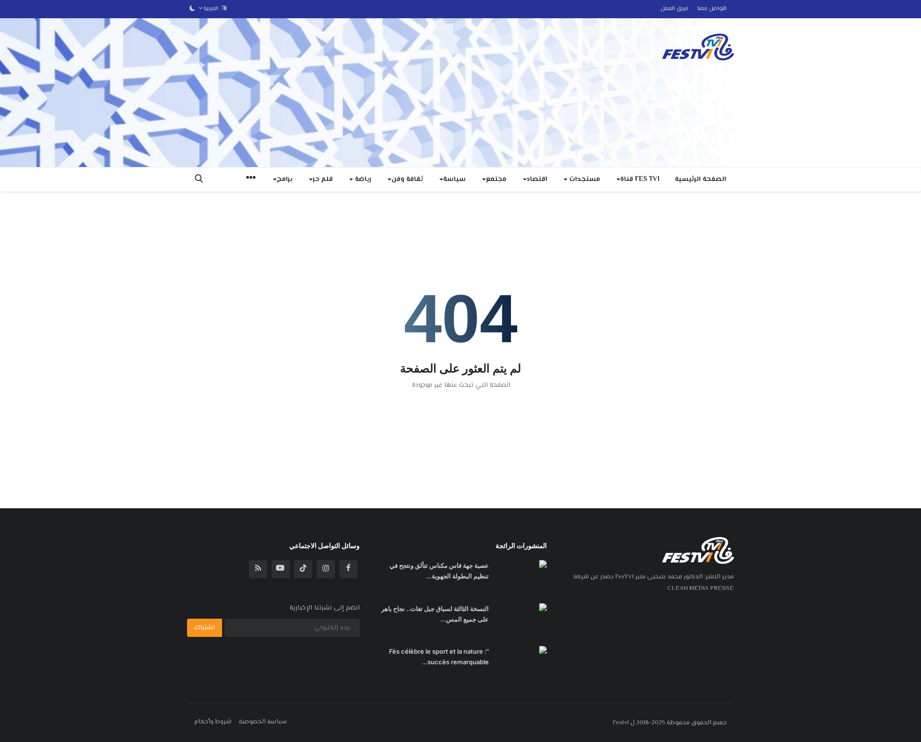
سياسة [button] (454, 179)
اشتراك (204, 627)
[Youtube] (281, 569)
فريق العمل (674, 8)
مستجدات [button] (583, 179)
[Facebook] (348, 569)
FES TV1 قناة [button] (640, 179)
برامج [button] (285, 179)
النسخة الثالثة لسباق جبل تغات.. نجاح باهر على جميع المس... (435, 614)
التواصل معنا (712, 8)
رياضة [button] (362, 179)
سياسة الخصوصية (263, 722)
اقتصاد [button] (537, 179)
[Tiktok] (303, 569)
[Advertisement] (361, 92)
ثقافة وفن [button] (407, 179)
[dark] (192, 9)
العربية (212, 8)
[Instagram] (326, 569)
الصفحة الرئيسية (700, 179)
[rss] (258, 569)
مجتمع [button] (496, 179)
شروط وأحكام (213, 722)
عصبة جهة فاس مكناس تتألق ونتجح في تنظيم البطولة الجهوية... (439, 571)
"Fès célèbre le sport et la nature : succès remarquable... (439, 656)
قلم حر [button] (323, 179)
